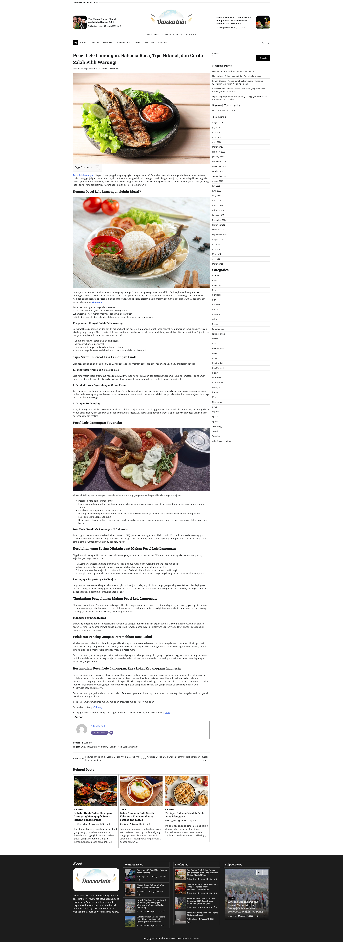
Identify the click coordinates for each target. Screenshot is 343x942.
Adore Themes (192, 938)
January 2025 (218, 215)
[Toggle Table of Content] (96, 167)
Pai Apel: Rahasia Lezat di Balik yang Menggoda (184, 814)
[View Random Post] (262, 42)
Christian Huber (96, 26)
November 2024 (219, 225)
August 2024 (217, 239)
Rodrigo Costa (224, 27)
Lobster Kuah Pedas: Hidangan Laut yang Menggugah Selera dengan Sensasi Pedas (93, 816)
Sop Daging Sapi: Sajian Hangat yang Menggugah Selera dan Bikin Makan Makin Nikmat (202, 872)
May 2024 (216, 254)
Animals (215, 280)
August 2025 (217, 181)
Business (149, 42)
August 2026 (217, 122)
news (214, 407)
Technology (123, 42)
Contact (162, 42)
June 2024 (216, 249)
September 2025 (219, 176)
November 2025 (219, 166)
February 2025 (218, 210)
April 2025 (216, 200)
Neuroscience (218, 402)
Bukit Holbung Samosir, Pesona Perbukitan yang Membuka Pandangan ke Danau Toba (151, 919)
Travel (215, 431)
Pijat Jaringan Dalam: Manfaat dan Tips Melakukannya (236, 76)
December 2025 (219, 161)
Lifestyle (216, 387)
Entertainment (218, 329)
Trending (108, 42)
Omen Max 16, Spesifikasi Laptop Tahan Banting (234, 71)
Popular (215, 412)
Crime (215, 309)
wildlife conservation (221, 441)
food (214, 343)
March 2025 (217, 205)
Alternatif (216, 275)
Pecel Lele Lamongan (127, 746)
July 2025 (216, 186)
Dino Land (124, 824)
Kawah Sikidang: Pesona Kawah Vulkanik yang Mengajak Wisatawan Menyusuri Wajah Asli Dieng (151, 904)
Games (215, 353)
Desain (215, 324)
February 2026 (218, 152)
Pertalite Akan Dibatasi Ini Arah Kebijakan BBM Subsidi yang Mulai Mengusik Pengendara (201, 901)
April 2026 (216, 142)
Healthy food (218, 368)
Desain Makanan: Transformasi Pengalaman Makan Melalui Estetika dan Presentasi (233, 20)
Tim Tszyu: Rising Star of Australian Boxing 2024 (102, 20)
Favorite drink (218, 334)
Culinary (87, 742)
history (215, 373)
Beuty (214, 290)
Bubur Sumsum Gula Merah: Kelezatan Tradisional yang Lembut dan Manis (137, 816)
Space (215, 416)
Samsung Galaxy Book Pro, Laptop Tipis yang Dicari (202, 913)
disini (167, 712)
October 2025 (218, 171)
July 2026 (216, 127)
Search (215, 53)
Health (215, 358)
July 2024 (216, 244)
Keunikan (102, 746)
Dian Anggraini (171, 820)
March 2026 (217, 147)
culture (215, 319)
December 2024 (219, 220)
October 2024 (218, 230)
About (83, 42)
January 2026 (218, 156)
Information (217, 382)
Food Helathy (218, 348)
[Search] (267, 42)
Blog (93, 42)
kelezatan (92, 746)
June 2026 (216, 132)
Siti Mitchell (112, 68)
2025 (83, 746)
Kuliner (112, 746)
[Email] (111, 733)
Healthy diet (217, 363)
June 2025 (216, 191)
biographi (216, 295)
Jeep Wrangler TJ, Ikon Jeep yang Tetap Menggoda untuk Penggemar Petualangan (202, 887)
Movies (215, 397)
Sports (137, 42)
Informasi (216, 378)
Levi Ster (142, 911)
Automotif (216, 285)
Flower (215, 339)
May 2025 (216, 195)
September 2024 (219, 234)
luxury (215, 392)
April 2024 (216, 259)
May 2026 (216, 137)
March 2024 (217, 264)
